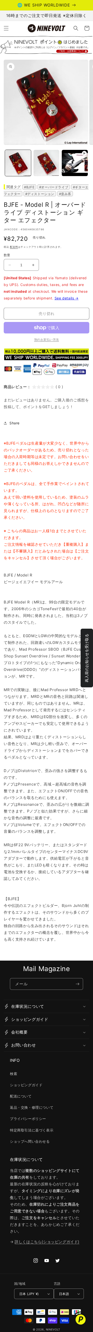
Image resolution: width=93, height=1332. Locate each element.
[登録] (77, 984)
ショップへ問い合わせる (30, 1141)
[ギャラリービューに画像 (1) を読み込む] (18, 163)
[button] (6, 28)
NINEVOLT (53, 1329)
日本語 (64, 1294)
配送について (21, 1096)
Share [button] (14, 423)
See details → (67, 298)
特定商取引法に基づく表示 (31, 1130)
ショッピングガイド (26, 1085)
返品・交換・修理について (31, 1107)
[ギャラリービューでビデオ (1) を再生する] (75, 163)
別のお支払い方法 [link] (46, 339)
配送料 (14, 246)
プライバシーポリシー (28, 1118)
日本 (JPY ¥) (29, 1294)
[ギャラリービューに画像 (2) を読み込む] (46, 163)
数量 (7, 255)
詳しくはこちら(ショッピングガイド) (47, 1241)
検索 (13, 1073)
